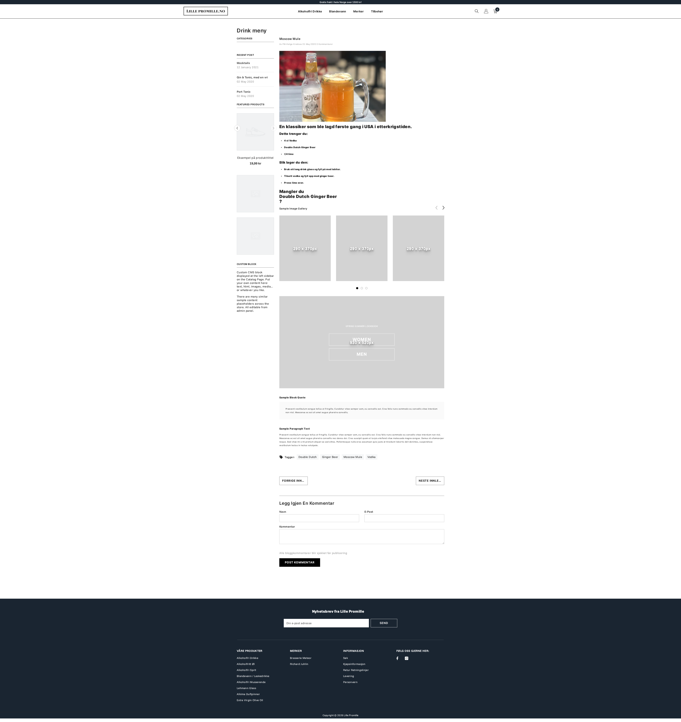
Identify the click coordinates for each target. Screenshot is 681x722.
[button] (237, 128)
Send (384, 623)
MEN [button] (362, 354)
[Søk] (476, 11)
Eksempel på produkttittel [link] (255, 157)
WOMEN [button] (362, 339)
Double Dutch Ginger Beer (308, 196)
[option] (255, 140)
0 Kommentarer (325, 44)
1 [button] (357, 288)
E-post (368, 511)
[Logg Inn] (486, 11)
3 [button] (366, 288)
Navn (282, 511)
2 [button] (362, 288)
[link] (305, 248)
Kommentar (287, 526)
